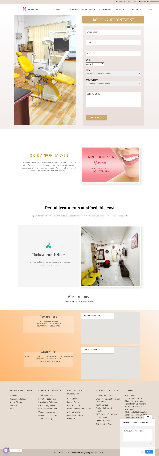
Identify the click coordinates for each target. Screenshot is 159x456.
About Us (57, 9)
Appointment (121, 1)
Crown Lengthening (46, 405)
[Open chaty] (6, 450)
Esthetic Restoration (47, 399)
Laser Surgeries (103, 421)
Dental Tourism (88, 9)
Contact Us (137, 9)
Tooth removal (102, 405)
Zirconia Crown (73, 412)
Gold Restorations (75, 415)
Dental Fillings (16, 402)
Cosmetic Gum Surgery (48, 415)
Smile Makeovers (105, 9)
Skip (142, 451)
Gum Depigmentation (47, 409)
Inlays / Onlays (73, 402)
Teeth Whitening (45, 395)
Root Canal (72, 399)
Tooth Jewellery (45, 419)
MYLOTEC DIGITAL (98, 453)
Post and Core (73, 405)
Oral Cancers (101, 417)
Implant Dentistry (103, 395)
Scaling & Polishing (18, 399)
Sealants (13, 405)
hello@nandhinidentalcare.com (149, 1)
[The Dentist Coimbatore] (31, 9)
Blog (150, 9)
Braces (12, 409)
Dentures (71, 418)
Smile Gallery (122, 9)
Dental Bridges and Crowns (79, 409)
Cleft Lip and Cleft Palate (107, 414)
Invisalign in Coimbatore (48, 402)
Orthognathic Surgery (105, 424)
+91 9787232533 (132, 1)
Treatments (72, 9)
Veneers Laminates (46, 412)
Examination (15, 395)
